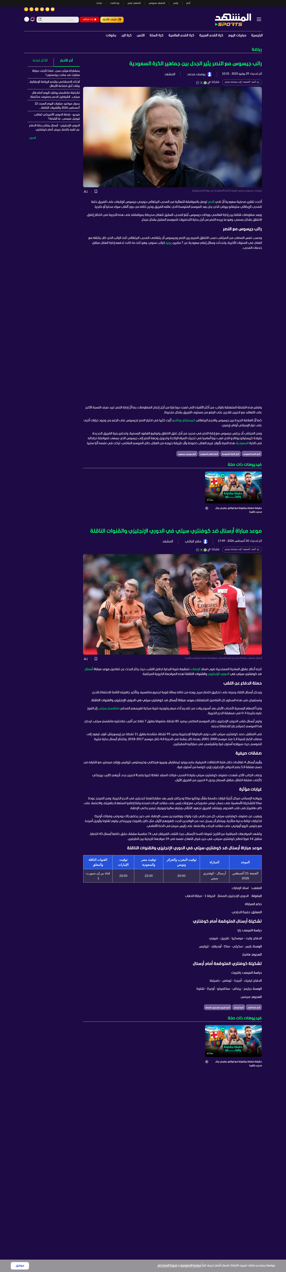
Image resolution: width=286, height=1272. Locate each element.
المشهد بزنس (134, 3)
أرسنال (89, 669)
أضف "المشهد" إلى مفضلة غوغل (240, 82)
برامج (175, 3)
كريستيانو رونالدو (184, 420)
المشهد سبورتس (157, 3)
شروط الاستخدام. (167, 1265)
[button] (143, 49)
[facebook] (197, 82)
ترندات (99, 3)
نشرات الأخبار (110, 19)
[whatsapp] (205, 82)
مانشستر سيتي (109, 708)
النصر (211, 202)
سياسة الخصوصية (190, 1265)
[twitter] (201, 82)
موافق (20, 1266)
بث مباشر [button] (88, 19)
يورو (169, 243)
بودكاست (114, 3)
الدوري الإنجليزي (218, 674)
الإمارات (195, 669)
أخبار (188, 3)
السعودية (242, 443)
